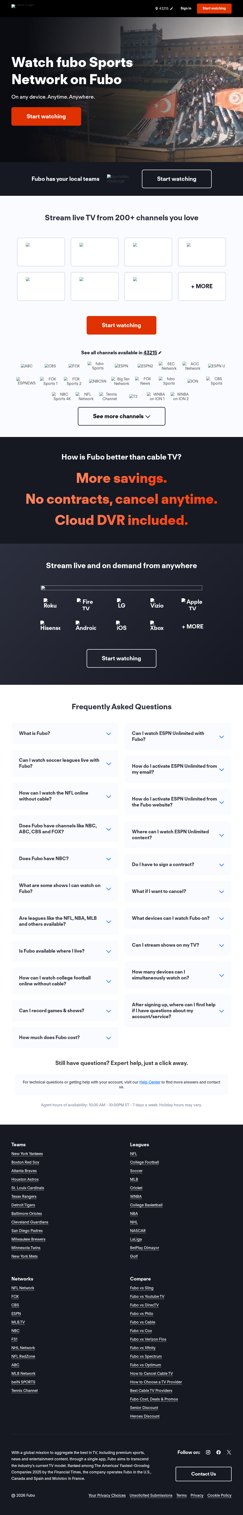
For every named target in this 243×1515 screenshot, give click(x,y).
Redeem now (121, 803)
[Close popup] (174, 700)
